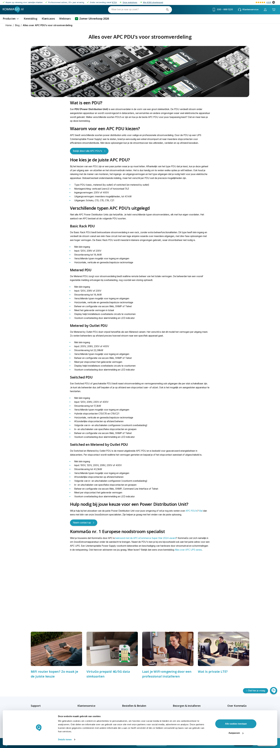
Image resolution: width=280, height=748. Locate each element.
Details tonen (65, 739)
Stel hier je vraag (256, 690)
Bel (201, 510)
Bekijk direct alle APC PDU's (87, 151)
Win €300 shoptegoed (153, 2)
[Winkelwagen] (273, 9)
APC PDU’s (191, 510)
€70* (114, 2)
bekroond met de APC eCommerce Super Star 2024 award (145, 538)
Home (8, 25)
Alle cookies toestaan (236, 723)
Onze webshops (130, 2)
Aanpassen (234, 733)
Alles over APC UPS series (188, 549)
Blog (17, 25)
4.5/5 (268, 2)
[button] (41, 706)
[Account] (265, 10)
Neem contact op (82, 522)
